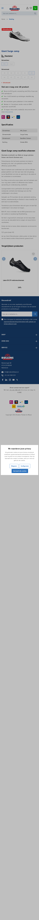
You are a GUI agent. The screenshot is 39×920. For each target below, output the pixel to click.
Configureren (25, 466)
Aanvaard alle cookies (19, 471)
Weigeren (14, 466)
